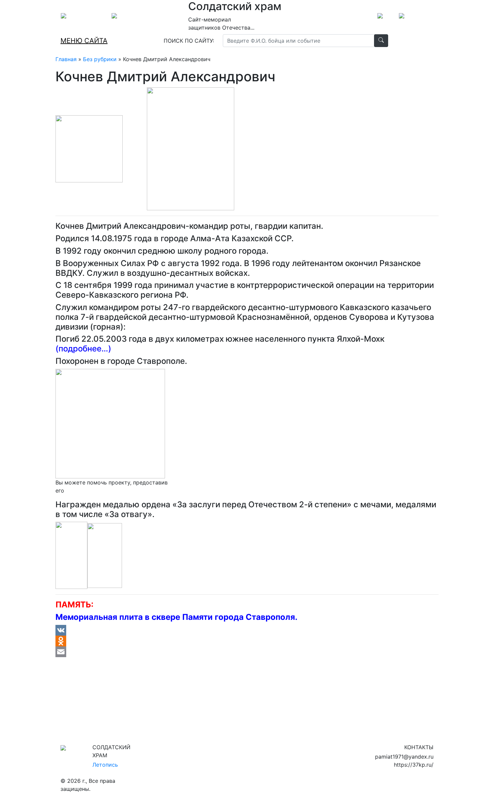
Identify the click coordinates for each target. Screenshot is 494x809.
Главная (66, 59)
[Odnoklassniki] (247, 641)
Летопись (105, 764)
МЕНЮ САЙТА (84, 41)
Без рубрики (100, 59)
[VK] (247, 630)
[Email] (247, 651)
